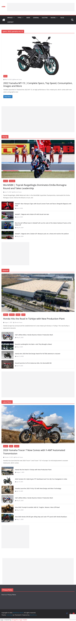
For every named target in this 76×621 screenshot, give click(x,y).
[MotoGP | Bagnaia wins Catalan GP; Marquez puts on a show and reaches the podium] (7, 235)
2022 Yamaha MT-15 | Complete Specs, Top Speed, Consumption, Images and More (37, 84)
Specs (5, 76)
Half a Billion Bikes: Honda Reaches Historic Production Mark (34, 335)
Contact (10, 22)
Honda (18, 314)
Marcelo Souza (18, 79)
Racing (53, 17)
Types (19, 17)
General (36, 17)
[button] (14, 17)
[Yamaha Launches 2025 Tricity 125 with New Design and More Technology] (7, 490)
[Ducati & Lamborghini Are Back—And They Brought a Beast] (7, 345)
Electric (45, 17)
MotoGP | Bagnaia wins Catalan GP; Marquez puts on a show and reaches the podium (42, 234)
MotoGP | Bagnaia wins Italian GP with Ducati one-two (32, 214)
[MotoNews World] (3, 20)
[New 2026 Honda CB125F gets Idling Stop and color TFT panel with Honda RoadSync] (7, 518)
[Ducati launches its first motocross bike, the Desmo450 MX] (7, 364)
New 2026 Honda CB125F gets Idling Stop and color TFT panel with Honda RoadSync (41, 517)
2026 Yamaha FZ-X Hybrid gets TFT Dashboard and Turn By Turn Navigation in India (41, 479)
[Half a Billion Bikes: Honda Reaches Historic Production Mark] (7, 336)
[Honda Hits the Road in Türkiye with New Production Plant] (38, 293)
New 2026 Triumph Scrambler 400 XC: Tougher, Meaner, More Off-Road (37, 507)
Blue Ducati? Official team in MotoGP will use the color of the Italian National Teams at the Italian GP (43, 224)
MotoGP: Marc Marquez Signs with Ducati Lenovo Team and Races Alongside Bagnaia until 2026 (43, 204)
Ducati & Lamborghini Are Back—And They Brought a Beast (33, 344)
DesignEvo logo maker (19, 620)
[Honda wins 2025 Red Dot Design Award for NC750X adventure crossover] (7, 355)
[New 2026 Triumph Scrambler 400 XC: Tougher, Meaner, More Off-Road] (7, 508)
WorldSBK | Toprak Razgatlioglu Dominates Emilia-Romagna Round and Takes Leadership (34, 186)
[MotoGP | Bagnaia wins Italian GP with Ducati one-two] (7, 215)
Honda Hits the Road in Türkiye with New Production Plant (34, 318)
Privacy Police (12, 595)
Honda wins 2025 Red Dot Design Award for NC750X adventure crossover (37, 354)
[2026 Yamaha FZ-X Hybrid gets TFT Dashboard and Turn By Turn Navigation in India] (7, 480)
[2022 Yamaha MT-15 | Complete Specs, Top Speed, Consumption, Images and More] (38, 56)
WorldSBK (12, 181)
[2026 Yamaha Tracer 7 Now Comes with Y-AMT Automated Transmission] (38, 424)
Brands (10, 17)
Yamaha (17, 446)
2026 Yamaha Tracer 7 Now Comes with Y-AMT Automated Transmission (34, 452)
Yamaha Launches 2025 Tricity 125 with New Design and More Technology (38, 488)
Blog (62, 17)
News (28, 17)
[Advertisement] (41, 7)
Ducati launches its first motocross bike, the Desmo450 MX (33, 363)
